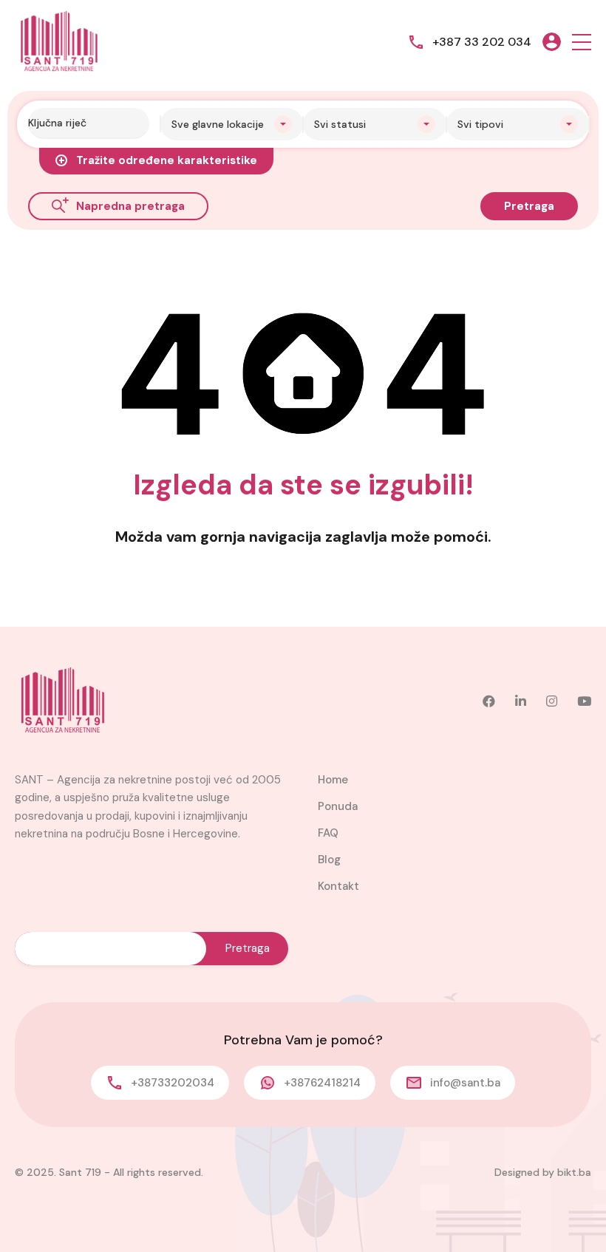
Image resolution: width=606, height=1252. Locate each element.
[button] (581, 41)
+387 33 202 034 (481, 42)
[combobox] (232, 124)
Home (333, 779)
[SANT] (59, 41)
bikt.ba (574, 1172)
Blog (329, 859)
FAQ (328, 833)
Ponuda (338, 806)
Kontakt (338, 886)
